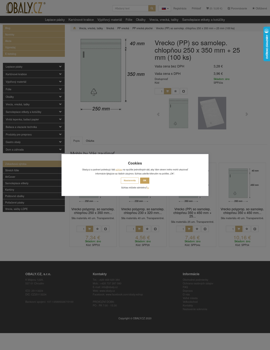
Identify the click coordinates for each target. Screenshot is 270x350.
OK (144, 180)
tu (148, 187)
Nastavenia (130, 180)
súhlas (119, 169)
